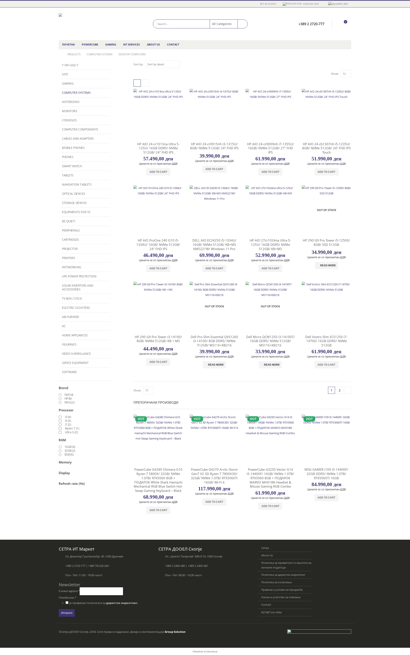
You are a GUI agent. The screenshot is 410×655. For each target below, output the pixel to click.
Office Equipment (75, 363)
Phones (67, 157)
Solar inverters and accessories (77, 287)
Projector (70, 249)
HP (68, 398)
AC (64, 326)
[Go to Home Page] (60, 54)
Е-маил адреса (69, 591)
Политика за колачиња (276, 582)
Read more (328, 265)
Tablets (67, 175)
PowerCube (90, 44)
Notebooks (70, 102)
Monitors (69, 111)
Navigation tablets (76, 184)
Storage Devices (74, 203)
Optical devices (73, 194)
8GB (69, 454)
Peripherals (71, 230)
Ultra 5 (71, 432)
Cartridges (70, 239)
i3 (68, 417)
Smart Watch (72, 166)
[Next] (347, 390)
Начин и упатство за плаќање (280, 597)
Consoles (69, 120)
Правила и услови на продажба (282, 590)
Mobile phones (73, 148)
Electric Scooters (76, 308)
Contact (173, 44)
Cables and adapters (78, 138)
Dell (68, 395)
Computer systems (76, 93)
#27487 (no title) (271, 612)
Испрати (66, 613)
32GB (69, 451)
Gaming (110, 44)
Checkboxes (67, 597)
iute (65, 74)
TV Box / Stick (72, 298)
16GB (69, 447)
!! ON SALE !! (70, 65)
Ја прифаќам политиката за (103, 603)
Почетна (68, 44)
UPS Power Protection (79, 276)
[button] (137, 83)
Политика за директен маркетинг (283, 575)
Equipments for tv (76, 212)
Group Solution (175, 632)
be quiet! (68, 221)
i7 (68, 424)
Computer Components (80, 129)
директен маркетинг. (122, 603)
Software (69, 372)
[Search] (242, 24)
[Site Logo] (85, 23)
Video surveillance (76, 354)
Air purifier (70, 317)
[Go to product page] (158, 114)
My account (268, 3)
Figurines (69, 344)
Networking (71, 267)
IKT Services (131, 44)
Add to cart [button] (158, 171)
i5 (68, 421)
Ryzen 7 (72, 428)
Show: (335, 74)
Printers (68, 258)
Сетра (265, 548)
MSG (69, 402)
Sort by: (138, 64)
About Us (153, 44)
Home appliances (75, 335)
